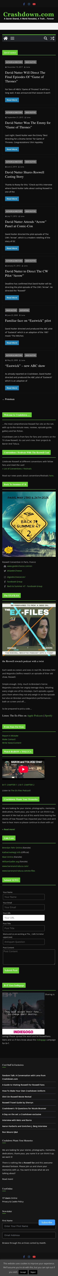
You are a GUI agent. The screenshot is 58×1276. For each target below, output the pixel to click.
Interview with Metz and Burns (17, 1120)
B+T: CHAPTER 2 (26, 784)
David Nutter (30, 62)
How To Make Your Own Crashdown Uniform (23, 1090)
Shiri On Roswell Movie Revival (16, 1096)
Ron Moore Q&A (10, 1132)
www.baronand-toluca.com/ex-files (18, 870)
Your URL (7, 913)
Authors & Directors (14, 62)
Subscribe (47, 1222)
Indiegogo (41, 1039)
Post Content (8, 947)
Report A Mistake (10, 735)
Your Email (7, 903)
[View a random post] (52, 38)
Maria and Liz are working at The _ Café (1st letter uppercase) (23, 935)
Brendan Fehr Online (12, 847)
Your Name (7, 892)
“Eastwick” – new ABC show (25, 365)
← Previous (8, 399)
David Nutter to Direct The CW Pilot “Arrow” (26, 273)
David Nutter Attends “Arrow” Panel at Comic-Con (25, 223)
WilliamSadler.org (10, 861)
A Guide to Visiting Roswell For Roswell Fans (23, 1084)
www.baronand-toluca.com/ (15, 866)
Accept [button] (23, 1272)
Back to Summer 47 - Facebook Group (24, 586)
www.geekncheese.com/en (19, 566)
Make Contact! (9, 739)
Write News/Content (11, 742)
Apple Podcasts (35, 715)
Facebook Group (14, 581)
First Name (7, 1220)
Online (9, 1198)
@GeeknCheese (14, 570)
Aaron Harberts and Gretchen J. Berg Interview (24, 1126)
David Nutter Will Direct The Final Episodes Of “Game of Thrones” (25, 76)
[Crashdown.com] (5, 38)
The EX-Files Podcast (20, 790)
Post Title (7, 923)
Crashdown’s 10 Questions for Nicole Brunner (24, 1108)
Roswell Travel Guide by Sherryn (17, 1102)
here (51, 475)
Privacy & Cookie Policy (13, 1201)
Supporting (24, 310)
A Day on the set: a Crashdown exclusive (21, 1114)
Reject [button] (33, 1272)
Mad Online (7, 857)
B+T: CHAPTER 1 (9, 784)
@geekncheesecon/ (16, 577)
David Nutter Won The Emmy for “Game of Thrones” (28, 124)
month (42, 1243)
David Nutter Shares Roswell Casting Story (24, 174)
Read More (43, 1272)
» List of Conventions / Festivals (17, 468)
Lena (28, 67)
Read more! (7, 1179)
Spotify (48, 715)
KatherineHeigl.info (11, 852)
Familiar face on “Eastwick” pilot (28, 320)
